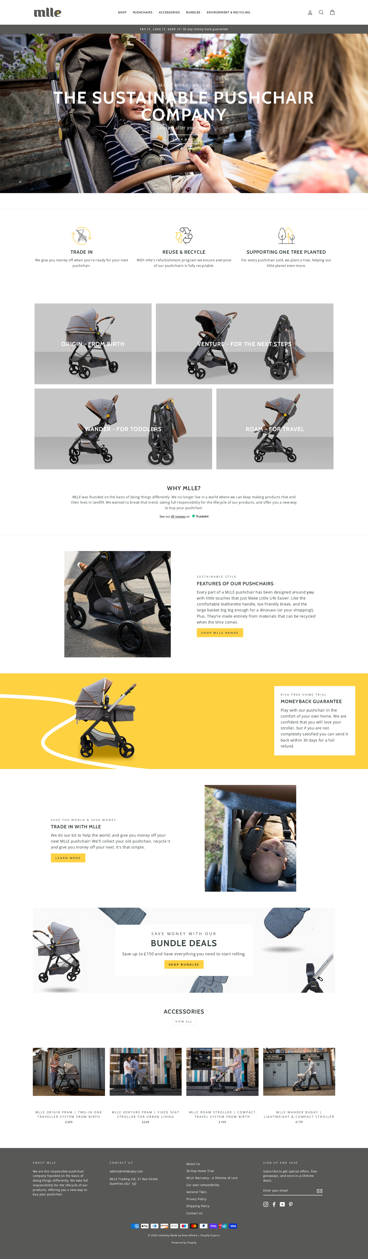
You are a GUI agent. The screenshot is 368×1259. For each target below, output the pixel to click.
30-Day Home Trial (200, 1171)
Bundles (193, 12)
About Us (193, 1164)
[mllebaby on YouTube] (282, 1204)
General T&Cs (196, 1192)
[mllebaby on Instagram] (265, 1204)
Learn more (68, 858)
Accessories (169, 12)
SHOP (122, 12)
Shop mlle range (220, 633)
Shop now (183, 139)
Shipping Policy (197, 1206)
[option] (184, 29)
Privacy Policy (196, 1199)
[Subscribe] (319, 1190)
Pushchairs (142, 12)
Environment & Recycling (228, 12)
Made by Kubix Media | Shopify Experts (195, 1235)
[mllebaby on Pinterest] (290, 1204)
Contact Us (194, 1213)
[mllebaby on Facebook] (274, 1204)
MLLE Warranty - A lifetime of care (212, 1178)
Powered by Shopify (184, 1242)
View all (184, 1021)
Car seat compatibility (202, 1185)
